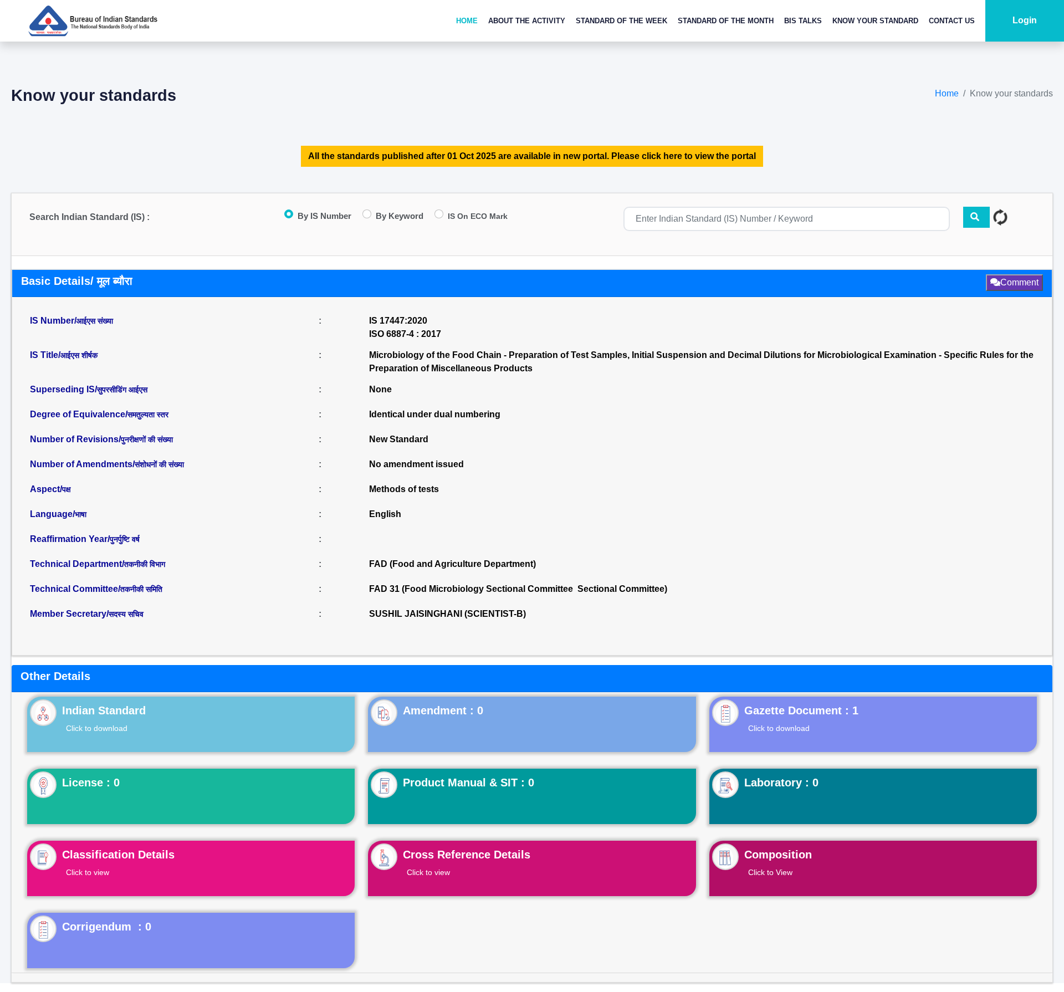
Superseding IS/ (88, 389)
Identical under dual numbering (434, 414)
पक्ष (66, 489)
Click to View (770, 872)
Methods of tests (404, 489)
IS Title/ (64, 355)
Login (1024, 20)
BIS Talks (803, 21)
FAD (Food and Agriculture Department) (452, 564)
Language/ (58, 514)
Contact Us (952, 21)
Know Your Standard (875, 21)
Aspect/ (50, 489)
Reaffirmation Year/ (85, 539)
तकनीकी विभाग (144, 564)
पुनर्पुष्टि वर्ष (125, 539)
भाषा (80, 514)
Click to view (87, 872)
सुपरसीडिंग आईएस (122, 389)
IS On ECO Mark (478, 216)
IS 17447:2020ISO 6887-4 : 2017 (405, 327)
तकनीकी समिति (141, 589)
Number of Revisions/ (101, 439)
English (385, 514)
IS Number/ (71, 320)
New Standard (398, 439)
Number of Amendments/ (107, 464)
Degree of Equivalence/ (99, 414)
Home (467, 21)
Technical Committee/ (96, 589)
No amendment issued (416, 464)
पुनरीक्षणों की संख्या (147, 439)
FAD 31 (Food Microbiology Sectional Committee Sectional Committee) (518, 589)
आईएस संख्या (94, 320)
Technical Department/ (97, 564)
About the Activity (526, 21)
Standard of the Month (726, 21)
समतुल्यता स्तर (147, 414)
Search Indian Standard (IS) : (89, 217)
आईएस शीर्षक (79, 355)
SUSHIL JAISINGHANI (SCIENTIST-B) (447, 613)
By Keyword (399, 216)
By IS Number (324, 216)
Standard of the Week (621, 21)
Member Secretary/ (87, 613)
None (380, 389)
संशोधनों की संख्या (159, 464)
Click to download (96, 728)
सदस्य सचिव (126, 614)
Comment (1019, 282)
